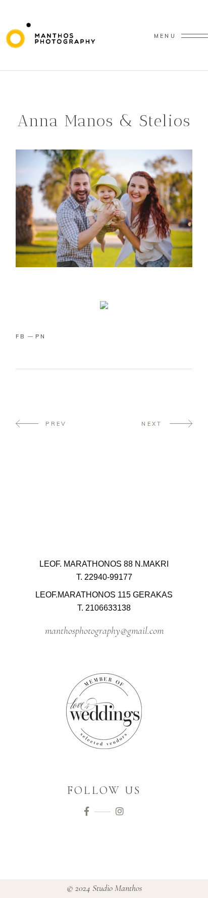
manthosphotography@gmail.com (104, 631)
